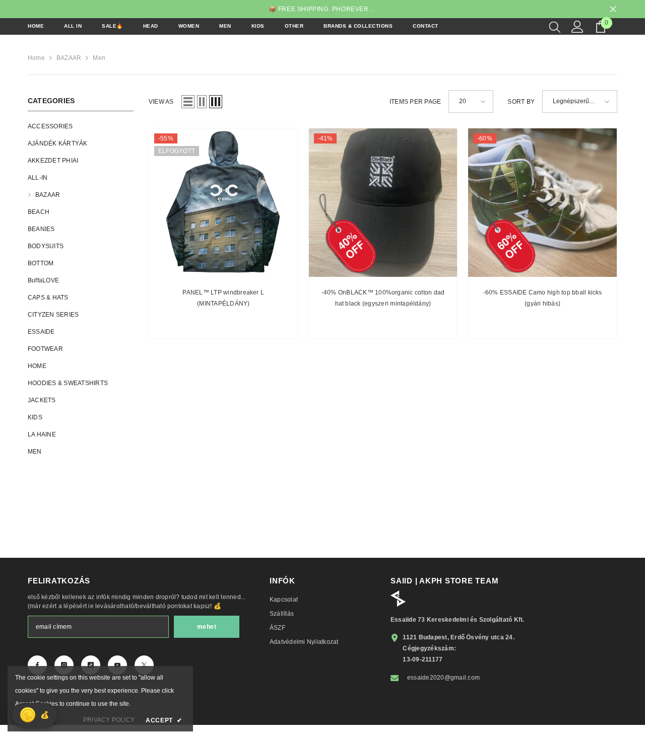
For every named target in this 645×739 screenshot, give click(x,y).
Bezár (613, 9)
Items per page (415, 101)
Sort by (521, 101)
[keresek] (555, 27)
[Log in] (577, 27)
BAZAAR (68, 57)
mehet (207, 626)
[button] (188, 101)
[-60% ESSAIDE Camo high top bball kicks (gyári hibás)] (542, 202)
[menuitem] (81, 126)
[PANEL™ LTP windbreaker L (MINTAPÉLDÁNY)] (223, 202)
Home (36, 57)
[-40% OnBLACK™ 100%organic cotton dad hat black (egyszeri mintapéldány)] (383, 202)
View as (161, 101)
